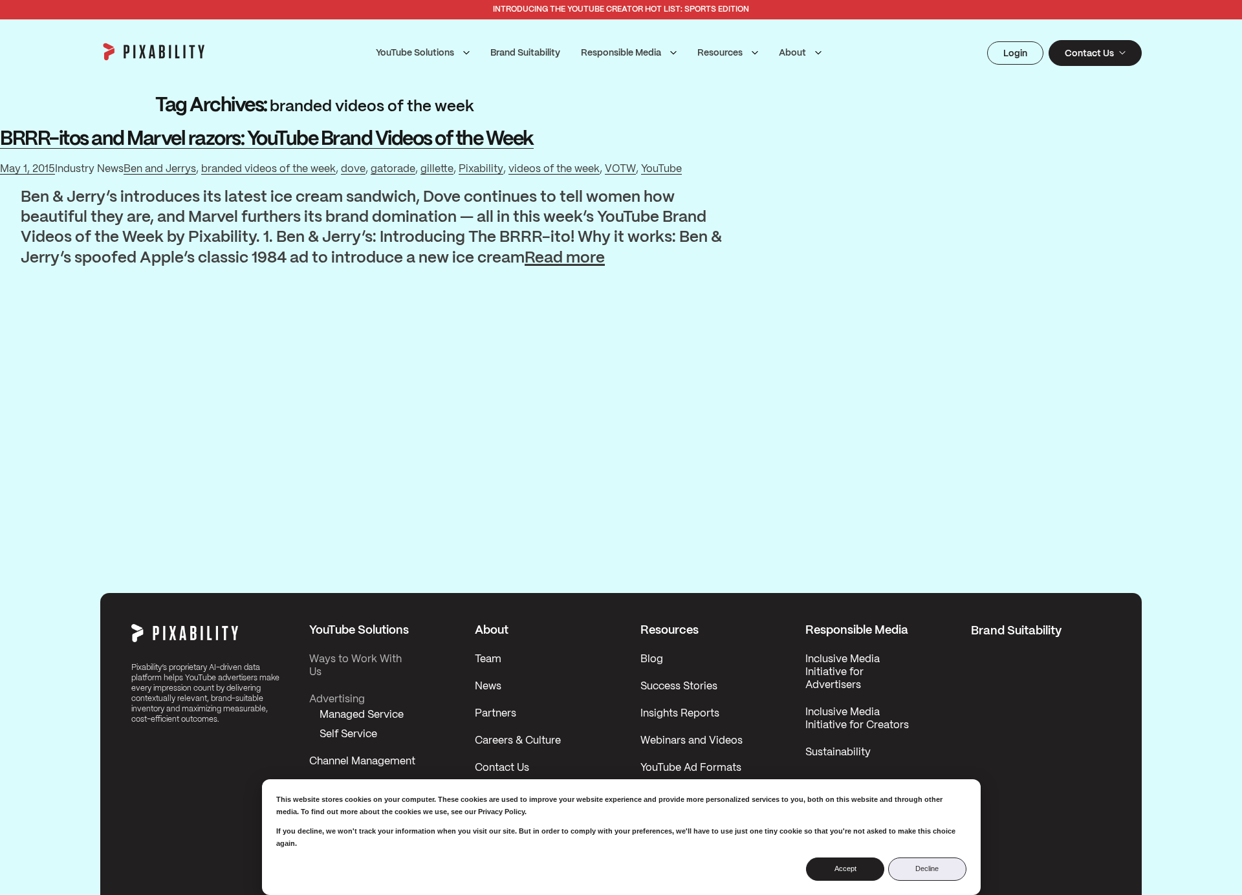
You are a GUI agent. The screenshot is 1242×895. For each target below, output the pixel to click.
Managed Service (362, 715)
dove (353, 169)
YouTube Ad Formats (690, 768)
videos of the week (554, 169)
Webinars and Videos (691, 741)
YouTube (661, 169)
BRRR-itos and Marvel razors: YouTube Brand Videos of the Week (267, 139)
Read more (565, 259)
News (488, 686)
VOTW (620, 169)
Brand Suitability (525, 53)
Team (488, 659)
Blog (651, 659)
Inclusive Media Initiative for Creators (857, 718)
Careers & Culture (518, 741)
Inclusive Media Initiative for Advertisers (842, 672)
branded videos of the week (268, 169)
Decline (927, 868)
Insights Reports (679, 713)
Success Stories (678, 686)
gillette (436, 169)
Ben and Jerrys (160, 169)
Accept (845, 868)
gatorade (393, 169)
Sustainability (838, 752)
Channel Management (362, 761)
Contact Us (502, 768)
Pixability (481, 169)
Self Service (348, 734)
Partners (495, 713)
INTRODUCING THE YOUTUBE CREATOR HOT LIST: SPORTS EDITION (621, 9)
